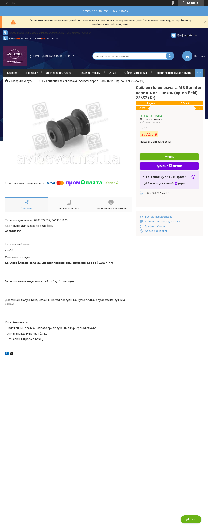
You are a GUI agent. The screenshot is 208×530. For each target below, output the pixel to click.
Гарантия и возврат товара (173, 72)
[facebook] (7, 354)
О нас (112, 72)
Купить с (162, 166)
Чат (194, 519)
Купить (169, 156)
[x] (11, 354)
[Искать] (170, 56)
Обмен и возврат (135, 72)
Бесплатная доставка (158, 216)
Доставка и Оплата (59, 72)
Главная (12, 72)
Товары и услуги (21, 81)
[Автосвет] (15, 55)
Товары (31, 72)
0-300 (39, 81)
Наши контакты (90, 72)
